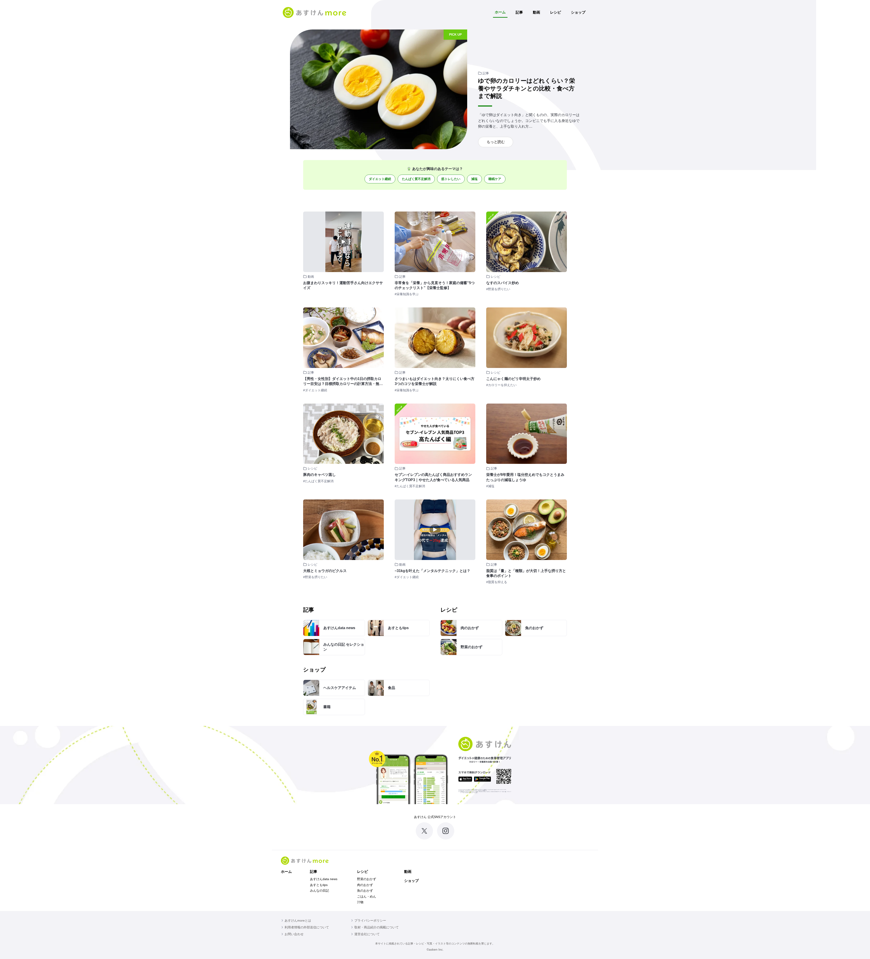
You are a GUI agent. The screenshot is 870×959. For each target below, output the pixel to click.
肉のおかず (365, 885)
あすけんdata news (323, 879)
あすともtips (319, 885)
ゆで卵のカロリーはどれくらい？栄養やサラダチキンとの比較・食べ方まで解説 (526, 88)
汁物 (360, 902)
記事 (519, 12)
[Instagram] (445, 831)
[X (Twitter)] (424, 831)
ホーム (500, 12)
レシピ (555, 12)
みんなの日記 (319, 890)
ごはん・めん (366, 896)
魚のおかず (365, 890)
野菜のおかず (366, 879)
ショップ (578, 12)
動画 (536, 12)
